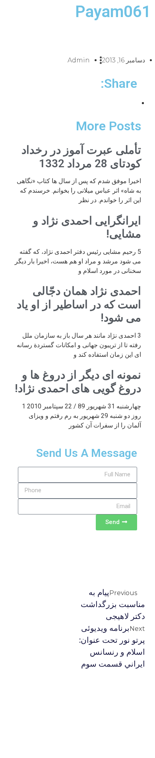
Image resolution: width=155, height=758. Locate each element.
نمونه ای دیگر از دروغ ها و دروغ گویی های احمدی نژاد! (78, 381)
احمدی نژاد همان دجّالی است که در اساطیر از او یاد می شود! (79, 304)
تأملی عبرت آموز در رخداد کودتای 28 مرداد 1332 (81, 156)
